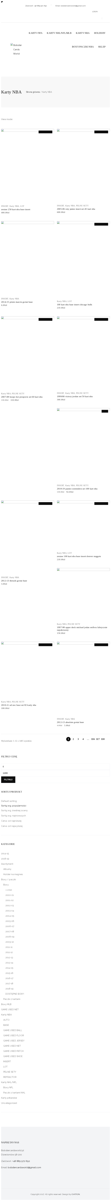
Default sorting (9, 801)
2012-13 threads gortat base (14, 581)
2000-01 (9, 895)
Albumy (7, 869)
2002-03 (9, 905)
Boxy (6, 884)
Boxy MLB (6, 1004)
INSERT (4, 206)
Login (95, 12)
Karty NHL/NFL (9, 1082)
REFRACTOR (9, 1077)
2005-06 (9, 921)
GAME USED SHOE (13, 1056)
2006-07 (9, 926)
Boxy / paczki (8, 879)
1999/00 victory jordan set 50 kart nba (75, 396)
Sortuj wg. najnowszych (13, 815)
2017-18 (9, 983)
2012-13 (9, 957)
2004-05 (9, 916)
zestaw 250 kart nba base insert (15, 209)
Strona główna (33, 92)
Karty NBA (14, 206)
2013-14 (9, 962)
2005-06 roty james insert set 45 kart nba (76, 209)
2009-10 (9, 942)
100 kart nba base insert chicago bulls (74, 304)
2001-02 (9, 900)
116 (93, 739)
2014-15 (5, 853)
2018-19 (5, 858)
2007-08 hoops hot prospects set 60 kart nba (22, 397)
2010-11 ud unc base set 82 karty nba (18, 705)
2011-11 (8, 947)
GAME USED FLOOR (13, 1035)
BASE (6, 1025)
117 (98, 739)
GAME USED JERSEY (13, 1040)
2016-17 (9, 978)
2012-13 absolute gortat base (70, 722)
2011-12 (9, 952)
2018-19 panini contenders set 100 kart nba (77, 489)
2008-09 (9, 936)
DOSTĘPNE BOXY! (14, 994)
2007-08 (9, 931)
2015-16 (9, 973)
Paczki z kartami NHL (14, 1092)
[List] (19, 119)
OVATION (76, 1194)
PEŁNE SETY (82, 206)
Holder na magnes (13, 874)
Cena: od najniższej (11, 821)
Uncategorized (9, 1103)
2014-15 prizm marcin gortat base (17, 302)
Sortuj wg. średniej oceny (14, 810)
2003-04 (9, 910)
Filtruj (8, 779)
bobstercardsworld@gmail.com (24, 1167)
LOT (22, 206)
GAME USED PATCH (13, 1051)
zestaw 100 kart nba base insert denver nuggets (79, 556)
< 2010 (8, 890)
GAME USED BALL (12, 1030)
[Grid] (15, 119)
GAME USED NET (10, 1009)
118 (102, 739)
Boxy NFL (8, 1087)
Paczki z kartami (11, 999)
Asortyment (7, 864)
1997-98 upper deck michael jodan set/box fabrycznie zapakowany (82, 628)
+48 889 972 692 (21, 1161)
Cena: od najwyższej (12, 826)
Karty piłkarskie (9, 1098)
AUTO (6, 1020)
